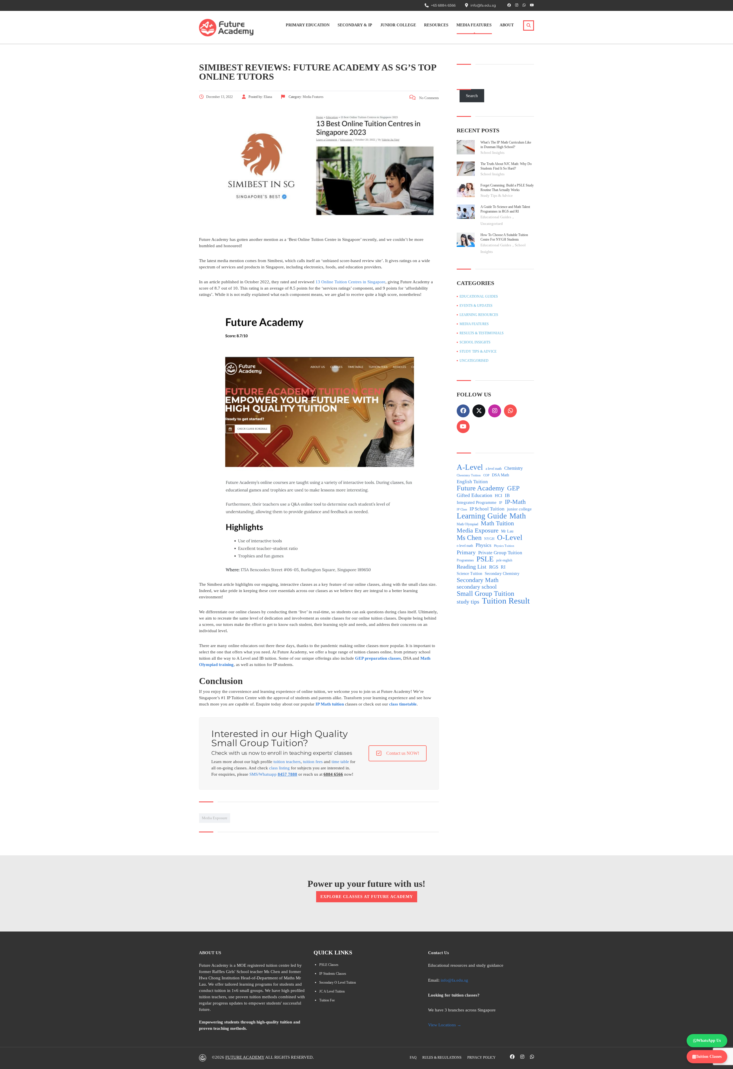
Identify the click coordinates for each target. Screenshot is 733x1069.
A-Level (470, 467)
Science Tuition (469, 573)
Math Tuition (497, 523)
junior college (519, 509)
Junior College (398, 25)
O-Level (509, 537)
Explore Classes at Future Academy (366, 897)
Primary (466, 552)
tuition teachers (287, 761)
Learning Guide (482, 516)
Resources (436, 25)
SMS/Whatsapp (273, 774)
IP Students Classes (332, 974)
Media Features (474, 25)
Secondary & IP (355, 25)
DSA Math (500, 475)
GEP (513, 488)
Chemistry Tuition (469, 475)
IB (507, 495)
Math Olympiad (467, 524)
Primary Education (308, 25)
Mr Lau (507, 531)
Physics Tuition (504, 545)
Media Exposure (214, 818)
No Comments (428, 98)
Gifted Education (474, 495)
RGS (493, 567)
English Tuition (472, 481)
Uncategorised (491, 223)
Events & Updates (476, 305)
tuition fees (313, 761)
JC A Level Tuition (332, 991)
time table (340, 761)
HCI (498, 495)
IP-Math (515, 502)
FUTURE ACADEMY (244, 1057)
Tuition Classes (709, 1056)
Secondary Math (477, 580)
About (507, 25)
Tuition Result (506, 601)
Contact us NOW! (402, 753)
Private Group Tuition (500, 552)
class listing (279, 768)
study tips (468, 602)
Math (517, 516)
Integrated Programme (476, 502)
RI (503, 567)
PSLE (485, 559)
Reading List (471, 566)
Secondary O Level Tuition (337, 982)
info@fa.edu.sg (454, 980)
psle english (504, 560)
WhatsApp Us (709, 1040)
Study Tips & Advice (496, 195)
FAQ (413, 1058)
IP (500, 503)
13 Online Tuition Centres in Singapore (350, 282)
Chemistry (513, 468)
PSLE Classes (328, 965)
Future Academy (481, 488)
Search (472, 95)
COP (486, 475)
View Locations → (444, 1025)
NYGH (489, 539)
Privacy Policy (481, 1058)
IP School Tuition (487, 509)
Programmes (465, 560)
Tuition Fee (327, 1000)
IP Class (462, 509)
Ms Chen (469, 537)
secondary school (477, 587)
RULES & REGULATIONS (442, 1058)
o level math (465, 546)
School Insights (492, 152)
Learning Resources (479, 315)
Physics (483, 545)
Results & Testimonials (482, 333)
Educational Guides (496, 217)
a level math (494, 469)
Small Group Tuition (485, 593)
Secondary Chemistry (502, 573)
